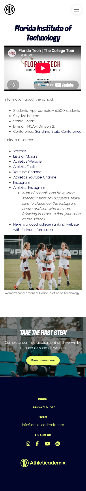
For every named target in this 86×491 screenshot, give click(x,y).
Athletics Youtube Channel (35, 177)
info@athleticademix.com (43, 424)
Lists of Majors (25, 156)
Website (20, 151)
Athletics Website (27, 161)
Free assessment (43, 360)
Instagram (21, 182)
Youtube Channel (27, 171)
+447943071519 (43, 407)
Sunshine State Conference (58, 131)
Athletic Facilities (26, 166)
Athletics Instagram (29, 187)
